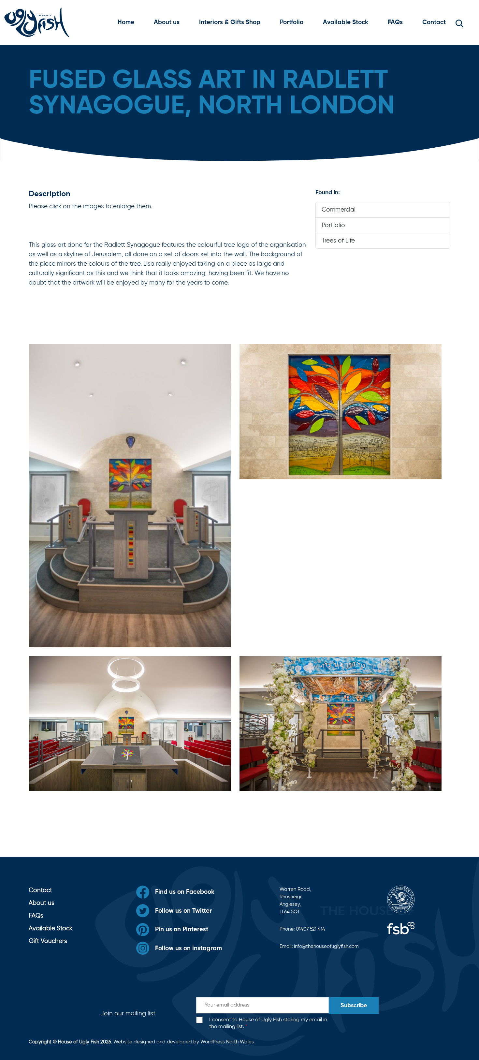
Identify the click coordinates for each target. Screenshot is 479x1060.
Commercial (339, 210)
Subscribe (354, 1005)
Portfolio (291, 22)
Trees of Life (338, 241)
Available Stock (345, 22)
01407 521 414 (310, 929)
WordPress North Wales (227, 1041)
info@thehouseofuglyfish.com (326, 946)
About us (167, 22)
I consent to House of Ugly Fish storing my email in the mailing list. (268, 1023)
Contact (434, 22)
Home (126, 22)
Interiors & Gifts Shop (229, 22)
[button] (459, 22)
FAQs (395, 22)
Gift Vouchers (48, 941)
